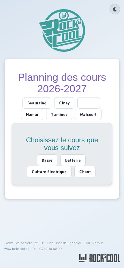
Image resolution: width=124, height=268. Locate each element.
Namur (32, 114)
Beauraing (36, 103)
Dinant (88, 103)
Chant (85, 171)
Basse (47, 160)
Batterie (73, 160)
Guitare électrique (49, 171)
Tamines (59, 114)
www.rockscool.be (16, 248)
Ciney (64, 103)
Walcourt (88, 114)
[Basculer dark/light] (115, 9)
